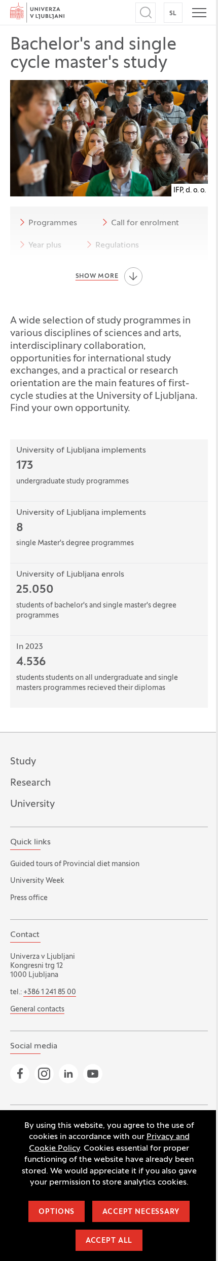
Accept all (109, 1241)
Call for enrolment (145, 223)
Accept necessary (140, 1212)
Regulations (117, 245)
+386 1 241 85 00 (49, 992)
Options (57, 1212)
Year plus (44, 245)
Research (30, 783)
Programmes (52, 223)
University (32, 804)
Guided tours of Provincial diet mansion (74, 864)
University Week (37, 881)
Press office (29, 898)
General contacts (37, 1009)
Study (23, 761)
